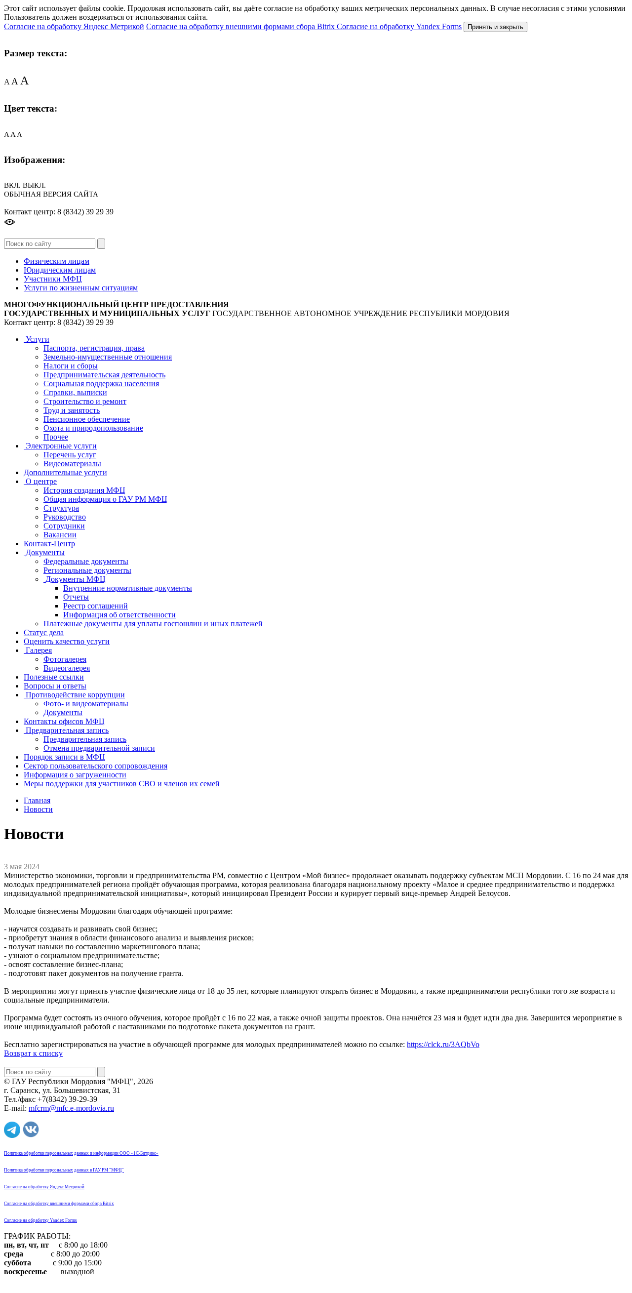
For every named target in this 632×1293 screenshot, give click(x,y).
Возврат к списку (33, 1053)
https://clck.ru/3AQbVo (443, 1044)
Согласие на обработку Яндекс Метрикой (74, 26)
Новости (38, 809)
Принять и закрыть (495, 27)
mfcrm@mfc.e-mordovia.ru (71, 1108)
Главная (37, 800)
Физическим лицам (56, 261)
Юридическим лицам (60, 270)
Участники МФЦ (53, 279)
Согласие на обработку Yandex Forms (399, 26)
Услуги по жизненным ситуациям (81, 287)
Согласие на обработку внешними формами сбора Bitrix (241, 26)
